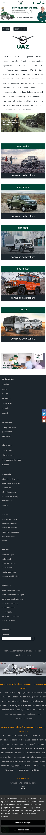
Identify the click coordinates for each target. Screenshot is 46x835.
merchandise (7, 500)
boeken (5, 505)
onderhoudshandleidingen (13, 594)
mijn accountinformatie (11, 460)
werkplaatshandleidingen (12, 599)
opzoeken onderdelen (11, 616)
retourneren (7, 403)
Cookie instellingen (23, 822)
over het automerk (9, 519)
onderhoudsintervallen (11, 590)
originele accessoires (10, 532)
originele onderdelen (10, 479)
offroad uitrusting (9, 492)
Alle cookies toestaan (23, 830)
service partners (8, 620)
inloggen (5, 465)
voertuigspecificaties (10, 576)
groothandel (7, 431)
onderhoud (6, 559)
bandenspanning (9, 572)
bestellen (5, 384)
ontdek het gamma (9, 527)
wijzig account (8, 455)
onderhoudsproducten (11, 483)
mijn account (7, 450)
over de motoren (8, 536)
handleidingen (8, 555)
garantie (5, 408)
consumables (7, 567)
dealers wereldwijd (9, 523)
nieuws (4, 540)
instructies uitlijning (10, 603)
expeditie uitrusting (10, 496)
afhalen (5, 394)
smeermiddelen (8, 563)
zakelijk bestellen (9, 427)
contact (5, 413)
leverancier (6, 436)
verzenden (6, 398)
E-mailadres (6, 634)
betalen (5, 389)
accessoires (6, 488)
